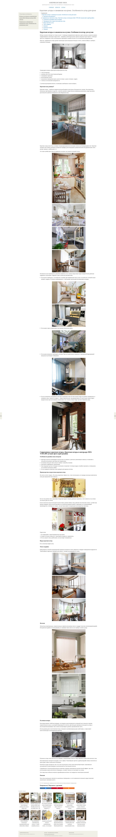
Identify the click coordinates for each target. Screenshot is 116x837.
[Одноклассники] (69, 788)
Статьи (63, 7)
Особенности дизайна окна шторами (52, 19)
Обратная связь (71, 832)
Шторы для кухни (60, 782)
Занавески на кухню (53, 782)
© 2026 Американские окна (24, 832)
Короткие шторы (46, 782)
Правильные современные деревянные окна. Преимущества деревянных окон (27, 23)
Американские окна (58, 2)
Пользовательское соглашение (53, 832)
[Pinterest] (57, 788)
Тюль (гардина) (47, 24)
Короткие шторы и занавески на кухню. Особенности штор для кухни (59, 14)
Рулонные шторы (47, 27)
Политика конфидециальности (49, 834)
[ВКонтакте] (45, 788)
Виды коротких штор (48, 22)
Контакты (45, 832)
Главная (51, 7)
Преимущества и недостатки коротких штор (54, 21)
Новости (57, 7)
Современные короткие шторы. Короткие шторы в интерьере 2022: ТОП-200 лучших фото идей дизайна (68, 18)
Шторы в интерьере (66, 782)
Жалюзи (45, 26)
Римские (45, 29)
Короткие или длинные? (49, 16)
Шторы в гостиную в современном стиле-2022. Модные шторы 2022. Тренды (28, 18)
